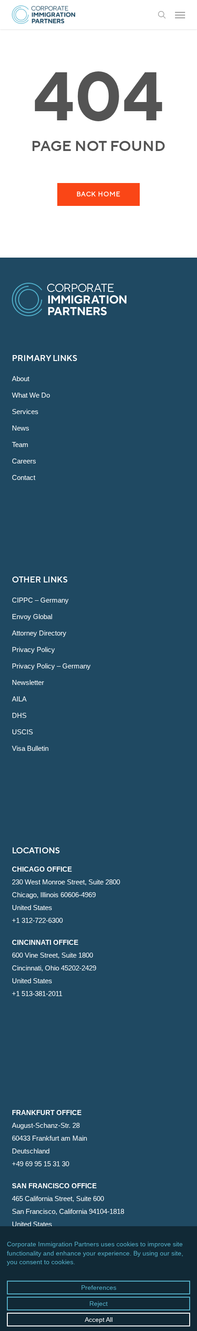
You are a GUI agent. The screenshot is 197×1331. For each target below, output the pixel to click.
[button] (180, 14)
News (20, 428)
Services (25, 411)
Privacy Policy (33, 649)
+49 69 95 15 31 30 (40, 1164)
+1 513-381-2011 (37, 993)
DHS (19, 715)
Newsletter (28, 682)
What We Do (31, 395)
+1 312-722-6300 (37, 920)
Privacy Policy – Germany (51, 666)
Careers (24, 461)
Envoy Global (32, 616)
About (20, 379)
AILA (19, 699)
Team (20, 444)
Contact (23, 477)
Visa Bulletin (30, 748)
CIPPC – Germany (40, 600)
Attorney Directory (39, 633)
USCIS (22, 732)
